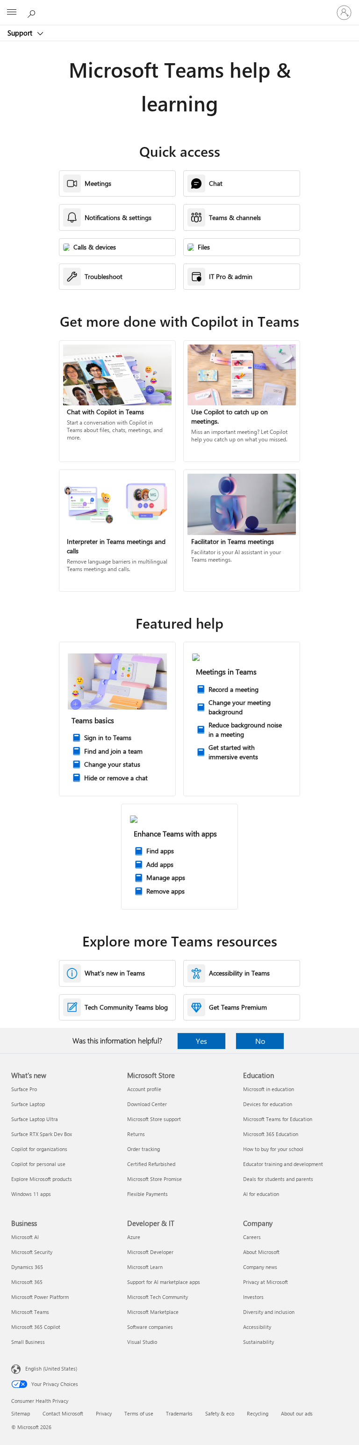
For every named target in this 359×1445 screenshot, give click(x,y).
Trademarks (179, 1413)
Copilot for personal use (38, 1163)
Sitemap (20, 1413)
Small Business (28, 1341)
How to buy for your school (273, 1148)
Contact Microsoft (63, 1413)
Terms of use (138, 1413)
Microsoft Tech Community (157, 1296)
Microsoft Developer (150, 1251)
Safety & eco (219, 1413)
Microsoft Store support (154, 1118)
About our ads (297, 1413)
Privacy (104, 1413)
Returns (136, 1133)
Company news (260, 1266)
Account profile (144, 1089)
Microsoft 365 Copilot (35, 1326)
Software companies (150, 1326)
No (260, 1041)
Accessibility (257, 1326)
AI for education (261, 1193)
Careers (252, 1236)
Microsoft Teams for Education (277, 1118)
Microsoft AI (25, 1236)
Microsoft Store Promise (154, 1178)
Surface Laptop (28, 1104)
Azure (133, 1236)
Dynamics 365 (27, 1266)
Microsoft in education (268, 1089)
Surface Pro (24, 1089)
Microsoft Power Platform (40, 1296)
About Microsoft (261, 1251)
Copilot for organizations (39, 1148)
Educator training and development (283, 1163)
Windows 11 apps (31, 1193)
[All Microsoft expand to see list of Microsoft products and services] (11, 12)
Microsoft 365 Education (270, 1133)
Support (20, 32)
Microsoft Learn (145, 1266)
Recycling (257, 1413)
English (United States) (51, 1368)
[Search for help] (33, 12)
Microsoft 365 (27, 1281)
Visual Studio (142, 1341)
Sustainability (258, 1341)
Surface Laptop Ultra (34, 1118)
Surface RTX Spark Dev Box (41, 1133)
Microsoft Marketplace (153, 1311)
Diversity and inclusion (268, 1311)
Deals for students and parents (278, 1178)
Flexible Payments (147, 1193)
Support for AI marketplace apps (163, 1281)
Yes (201, 1041)
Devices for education (267, 1104)
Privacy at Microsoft (265, 1281)
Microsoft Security (31, 1251)
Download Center (147, 1104)
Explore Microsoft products (41, 1178)
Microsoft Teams (30, 1311)
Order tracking (143, 1148)
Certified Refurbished (151, 1163)
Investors (253, 1296)
